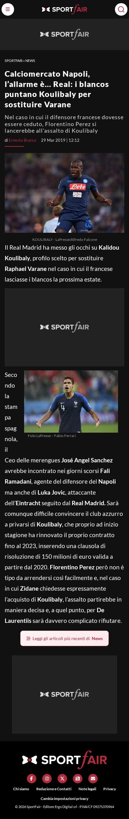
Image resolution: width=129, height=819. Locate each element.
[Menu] (8, 9)
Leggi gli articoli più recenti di (68, 638)
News (30, 60)
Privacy (109, 788)
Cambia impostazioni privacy (64, 798)
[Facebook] (31, 778)
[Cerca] (121, 9)
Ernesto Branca (22, 140)
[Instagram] (47, 778)
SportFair (14, 60)
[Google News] (77, 778)
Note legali (87, 788)
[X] (62, 778)
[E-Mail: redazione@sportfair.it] (93, 778)
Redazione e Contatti (53, 788)
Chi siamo (21, 788)
